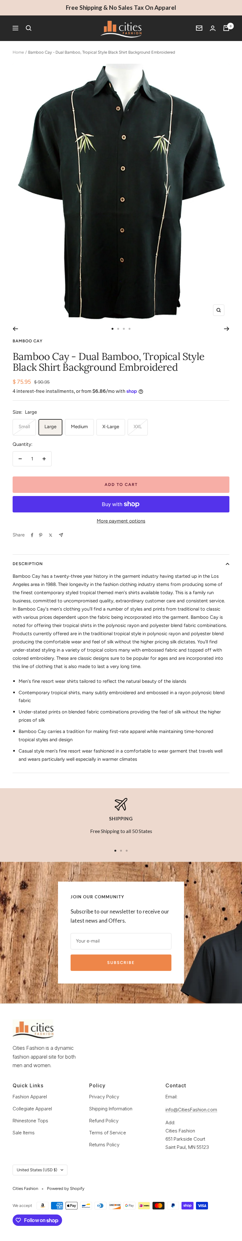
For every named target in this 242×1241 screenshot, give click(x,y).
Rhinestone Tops (30, 1121)
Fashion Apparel (30, 1097)
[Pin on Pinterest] (40, 535)
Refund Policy (103, 1121)
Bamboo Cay (28, 341)
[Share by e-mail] (61, 535)
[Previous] (15, 329)
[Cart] (226, 28)
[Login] (213, 28)
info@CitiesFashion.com (191, 1110)
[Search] (29, 28)
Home (18, 52)
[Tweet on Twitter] (50, 535)
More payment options (121, 521)
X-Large (110, 426)
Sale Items (24, 1133)
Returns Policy (104, 1145)
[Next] (226, 329)
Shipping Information (110, 1109)
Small (24, 426)
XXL (138, 426)
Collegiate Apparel (32, 1109)
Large (50, 426)
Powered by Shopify (65, 1188)
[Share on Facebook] (32, 535)
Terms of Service (107, 1133)
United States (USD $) (37, 1169)
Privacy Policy (104, 1097)
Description (28, 563)
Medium (79, 426)
